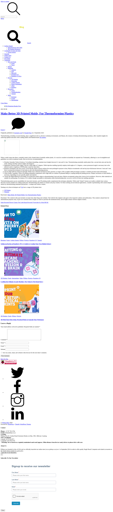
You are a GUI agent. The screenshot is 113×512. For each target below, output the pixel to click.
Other (12, 86)
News (13, 65)
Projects (10, 78)
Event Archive (12, 52)
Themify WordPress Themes (23, 424)
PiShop (10, 66)
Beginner (13, 97)
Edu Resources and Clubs (15, 47)
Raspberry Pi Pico (16, 76)
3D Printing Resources (14, 49)
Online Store (7, 55)
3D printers (43, 137)
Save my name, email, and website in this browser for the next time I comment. (25, 352)
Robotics (13, 87)
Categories (7, 60)
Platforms (10, 68)
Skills (9, 95)
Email (3, 346)
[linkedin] (17, 419)
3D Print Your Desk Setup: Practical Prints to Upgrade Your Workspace (22, 319)
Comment (4, 339)
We (22, 187)
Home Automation (16, 84)
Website (3, 349)
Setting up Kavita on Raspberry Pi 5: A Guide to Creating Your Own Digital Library (26, 244)
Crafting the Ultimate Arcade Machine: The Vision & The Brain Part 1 (22, 281)
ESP (12, 71)
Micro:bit (13, 73)
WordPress (11, 424)
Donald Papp (28, 133)
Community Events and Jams (12, 50)
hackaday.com (18, 133)
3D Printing (14, 79)
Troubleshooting (15, 92)
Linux (13, 90)
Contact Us (7, 57)
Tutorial (13, 93)
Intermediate (14, 100)
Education (14, 81)
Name (3, 343)
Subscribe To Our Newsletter (8, 452)
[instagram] (17, 406)
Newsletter (7, 58)
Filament (6, 192)
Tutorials (6, 54)
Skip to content (5, 1)
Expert (13, 98)
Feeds (13, 63)
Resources (11, 89)
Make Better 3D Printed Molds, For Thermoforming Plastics (37, 113)
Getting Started (8, 46)
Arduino (13, 70)
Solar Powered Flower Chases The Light (12, 202)
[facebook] (17, 392)
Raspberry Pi (15, 74)
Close (2, 510)
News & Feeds (12, 62)
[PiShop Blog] (14, 29)
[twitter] (17, 379)
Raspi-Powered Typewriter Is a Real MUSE (35, 202)
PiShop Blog (5, 422)
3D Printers (7, 190)
